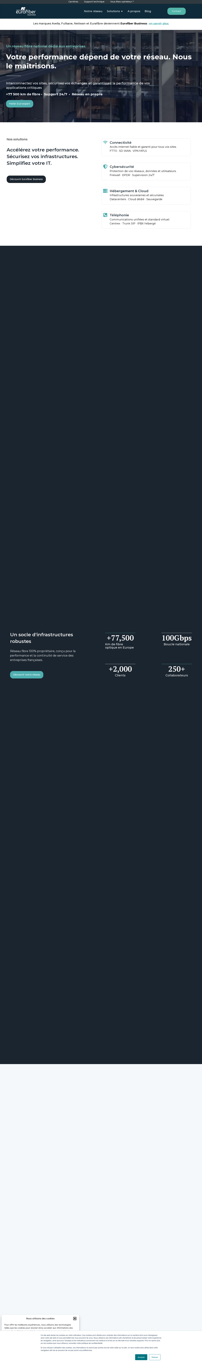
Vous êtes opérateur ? (122, 1)
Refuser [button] (155, 1357)
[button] (74, 1318)
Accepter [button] (141, 1357)
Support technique (94, 1)
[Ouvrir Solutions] (122, 11)
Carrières (73, 1)
